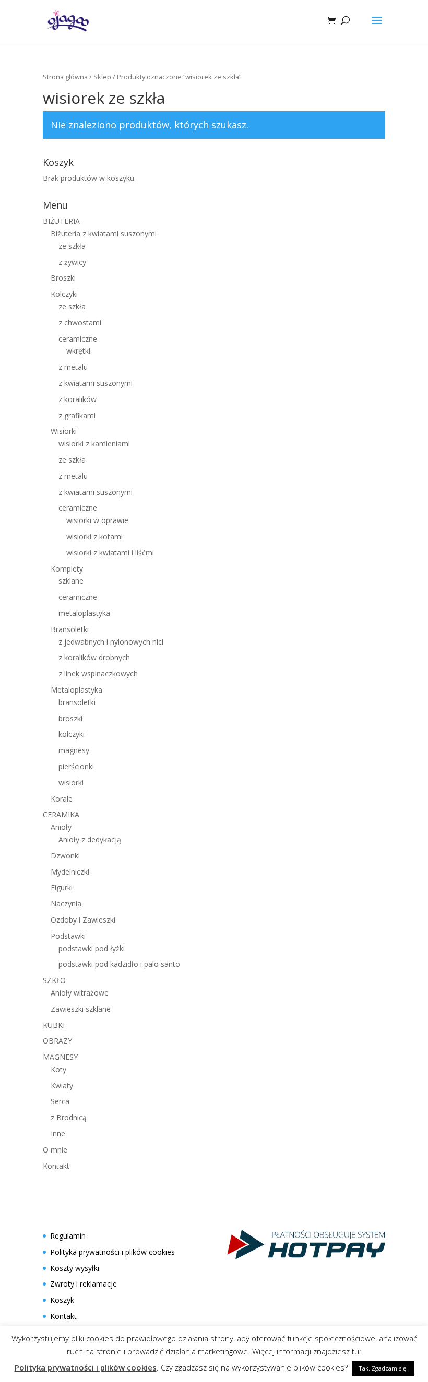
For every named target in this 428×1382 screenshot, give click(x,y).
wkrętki (78, 351)
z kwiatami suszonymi (95, 383)
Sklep (102, 76)
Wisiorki (64, 431)
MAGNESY (60, 1057)
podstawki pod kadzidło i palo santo (119, 964)
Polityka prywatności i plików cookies (112, 1252)
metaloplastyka (84, 613)
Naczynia (66, 903)
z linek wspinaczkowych (98, 673)
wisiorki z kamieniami (94, 443)
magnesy (73, 750)
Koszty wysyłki (74, 1268)
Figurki (62, 887)
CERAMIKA (61, 814)
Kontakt (56, 1166)
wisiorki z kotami (94, 536)
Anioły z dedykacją (89, 839)
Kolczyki (64, 294)
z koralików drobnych (94, 657)
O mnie (55, 1150)
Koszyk (62, 1300)
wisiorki (71, 782)
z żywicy (72, 262)
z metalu (73, 367)
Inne (58, 1133)
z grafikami (77, 415)
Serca (60, 1101)
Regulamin (68, 1236)
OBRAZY (57, 1041)
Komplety (67, 569)
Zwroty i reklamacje (83, 1284)
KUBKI (54, 1025)
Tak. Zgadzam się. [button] (383, 1368)
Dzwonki (65, 855)
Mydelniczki (70, 872)
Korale (62, 799)
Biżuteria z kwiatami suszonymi (104, 233)
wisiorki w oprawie (97, 520)
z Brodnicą (69, 1117)
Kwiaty (62, 1085)
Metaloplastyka (76, 690)
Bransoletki (70, 629)
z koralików (77, 399)
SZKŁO (54, 980)
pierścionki (76, 766)
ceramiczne (77, 339)
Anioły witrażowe (80, 993)
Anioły (61, 827)
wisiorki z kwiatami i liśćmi (110, 552)
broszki (70, 718)
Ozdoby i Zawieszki (83, 920)
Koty (58, 1069)
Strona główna (65, 76)
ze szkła (72, 246)
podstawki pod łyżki (91, 948)
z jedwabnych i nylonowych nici (110, 642)
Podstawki (68, 936)
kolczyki (71, 734)
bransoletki (77, 702)
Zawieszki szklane (81, 1009)
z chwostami (79, 323)
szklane (71, 581)
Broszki (63, 278)
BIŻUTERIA (61, 221)
